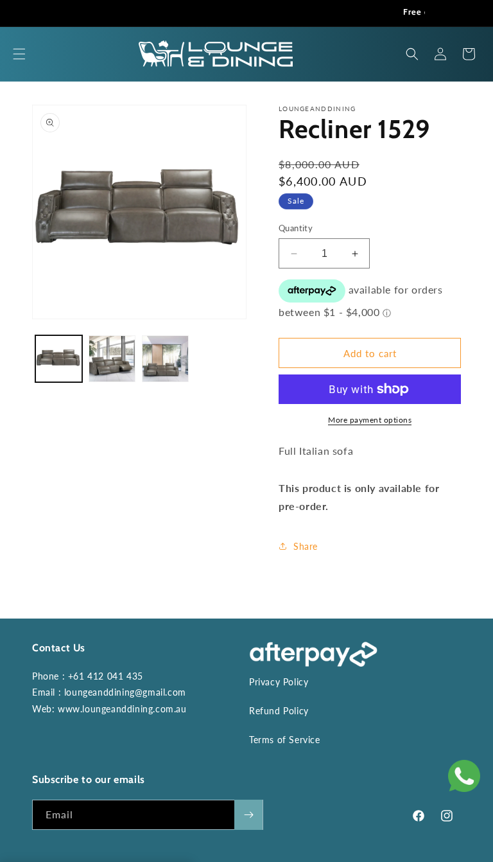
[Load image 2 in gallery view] (112, 358)
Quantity (296, 228)
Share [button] (305, 546)
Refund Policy (279, 710)
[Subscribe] (248, 815)
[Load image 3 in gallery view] (165, 358)
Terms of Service (284, 739)
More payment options (369, 420)
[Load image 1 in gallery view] (58, 358)
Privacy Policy (278, 681)
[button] (19, 54)
